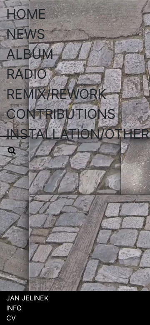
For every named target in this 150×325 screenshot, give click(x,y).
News (25, 34)
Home (26, 14)
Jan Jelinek (27, 298)
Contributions (60, 114)
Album (29, 54)
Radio (26, 74)
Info (14, 308)
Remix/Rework (56, 94)
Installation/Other (77, 134)
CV (11, 318)
